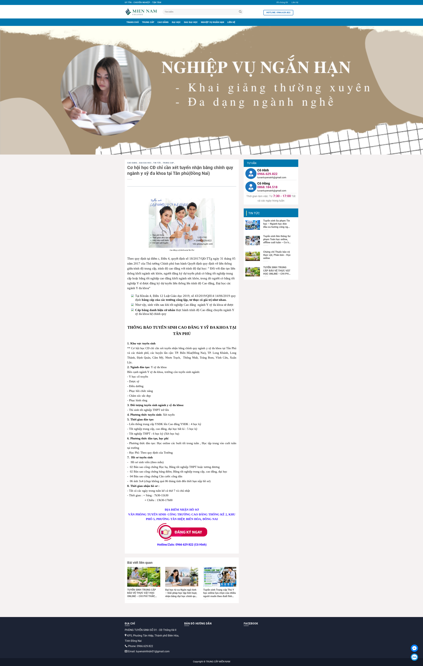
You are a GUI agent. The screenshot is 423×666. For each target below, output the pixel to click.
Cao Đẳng (163, 22)
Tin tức (157, 163)
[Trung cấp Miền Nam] (141, 11)
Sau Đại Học (191, 22)
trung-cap (168, 163)
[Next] (410, 90)
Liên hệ (294, 2)
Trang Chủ (132, 22)
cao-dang (132, 163)
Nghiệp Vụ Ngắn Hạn (212, 22)
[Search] (240, 12)
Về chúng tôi (282, 2)
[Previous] (13, 90)
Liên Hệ (231, 22)
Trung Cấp (148, 22)
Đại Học (176, 22)
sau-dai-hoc (145, 163)
